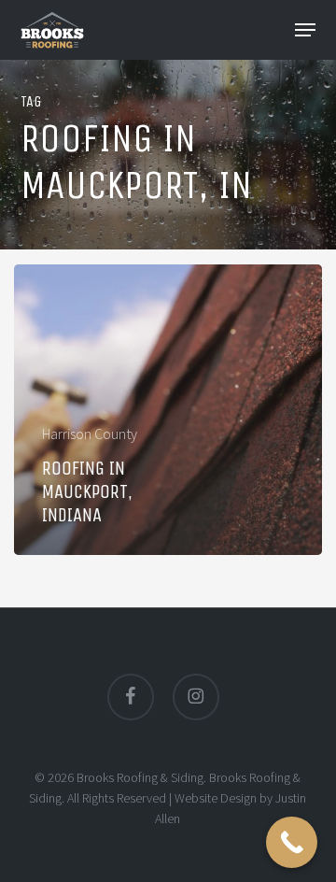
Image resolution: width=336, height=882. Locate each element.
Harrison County (89, 433)
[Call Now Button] (291, 842)
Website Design (216, 798)
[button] (305, 30)
